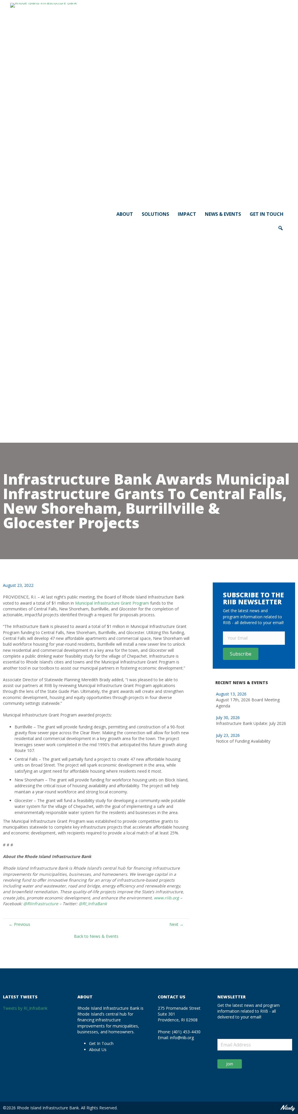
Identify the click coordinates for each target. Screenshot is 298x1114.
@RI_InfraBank (93, 903)
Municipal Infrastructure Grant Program (112, 603)
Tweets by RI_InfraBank (25, 1008)
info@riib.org (182, 1037)
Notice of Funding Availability (243, 741)
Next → (176, 924)
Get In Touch (101, 1043)
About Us (98, 1049)
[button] (240, 654)
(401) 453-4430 (186, 1031)
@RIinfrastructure (40, 903)
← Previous (19, 924)
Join (229, 1064)
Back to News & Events (96, 936)
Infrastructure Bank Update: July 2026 (251, 723)
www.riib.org (166, 898)
